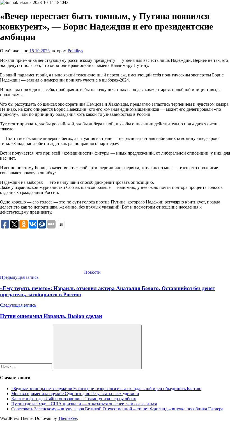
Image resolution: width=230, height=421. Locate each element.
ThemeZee (67, 418)
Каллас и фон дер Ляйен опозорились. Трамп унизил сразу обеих (73, 398)
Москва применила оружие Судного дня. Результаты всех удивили (75, 393)
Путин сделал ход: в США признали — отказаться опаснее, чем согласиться (84, 403)
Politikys (75, 50)
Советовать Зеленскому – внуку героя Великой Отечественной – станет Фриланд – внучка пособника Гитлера (117, 408)
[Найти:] (26, 366)
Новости (92, 272)
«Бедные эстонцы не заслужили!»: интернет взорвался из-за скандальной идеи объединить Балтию (106, 388)
